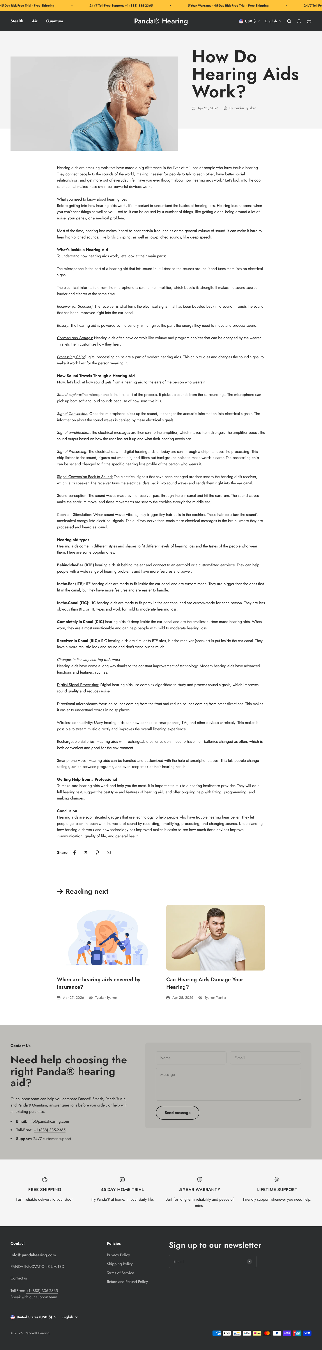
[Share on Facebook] (74, 852)
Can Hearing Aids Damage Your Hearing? (204, 983)
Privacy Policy (118, 1255)
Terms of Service (120, 1273)
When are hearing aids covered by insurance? (99, 983)
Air (34, 21)
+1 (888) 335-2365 (49, 1130)
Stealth (17, 21)
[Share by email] (108, 852)
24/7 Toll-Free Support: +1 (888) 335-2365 (111, 5)
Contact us (19, 1278)
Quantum (54, 21)
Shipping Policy (120, 1264)
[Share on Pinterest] (97, 852)
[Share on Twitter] (85, 852)
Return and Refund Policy (127, 1282)
